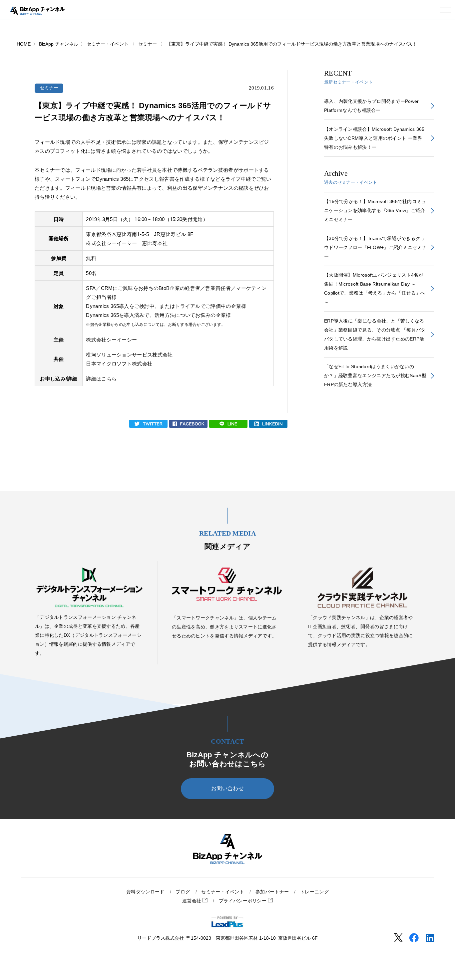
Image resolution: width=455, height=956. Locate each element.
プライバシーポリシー (243, 900)
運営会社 (192, 900)
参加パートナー (272, 891)
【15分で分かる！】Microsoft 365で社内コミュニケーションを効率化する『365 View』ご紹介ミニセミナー (375, 210)
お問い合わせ (227, 788)
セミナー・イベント (222, 891)
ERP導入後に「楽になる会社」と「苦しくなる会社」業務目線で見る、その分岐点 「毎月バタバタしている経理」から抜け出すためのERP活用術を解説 (375, 334)
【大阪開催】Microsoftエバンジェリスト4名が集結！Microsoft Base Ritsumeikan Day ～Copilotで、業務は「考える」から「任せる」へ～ (374, 288)
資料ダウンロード (145, 891)
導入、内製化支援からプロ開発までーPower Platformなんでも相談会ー (371, 106)
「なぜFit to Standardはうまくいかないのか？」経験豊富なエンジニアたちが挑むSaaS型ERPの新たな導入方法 (375, 375)
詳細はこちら (101, 378)
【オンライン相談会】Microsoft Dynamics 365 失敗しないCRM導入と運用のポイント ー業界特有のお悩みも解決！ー (374, 138)
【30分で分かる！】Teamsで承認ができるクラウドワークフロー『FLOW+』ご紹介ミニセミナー (375, 247)
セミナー (49, 87)
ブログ (183, 891)
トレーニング (314, 891)
